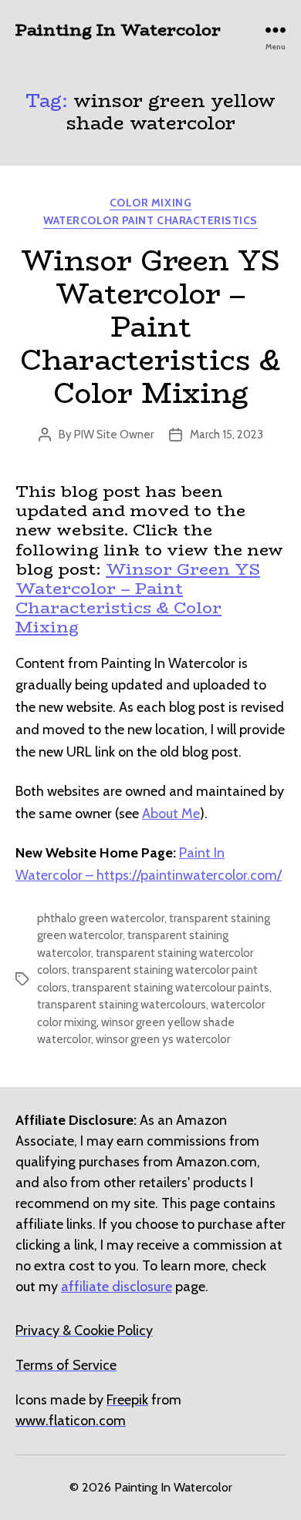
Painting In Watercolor (118, 30)
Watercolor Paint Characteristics (150, 220)
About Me (171, 813)
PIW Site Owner (114, 434)
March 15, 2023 (226, 434)
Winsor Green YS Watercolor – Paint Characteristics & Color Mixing (150, 327)
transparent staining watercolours (121, 1005)
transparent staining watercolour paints (170, 988)
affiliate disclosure (116, 1286)
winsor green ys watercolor (163, 1039)
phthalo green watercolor (100, 918)
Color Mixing (150, 203)
